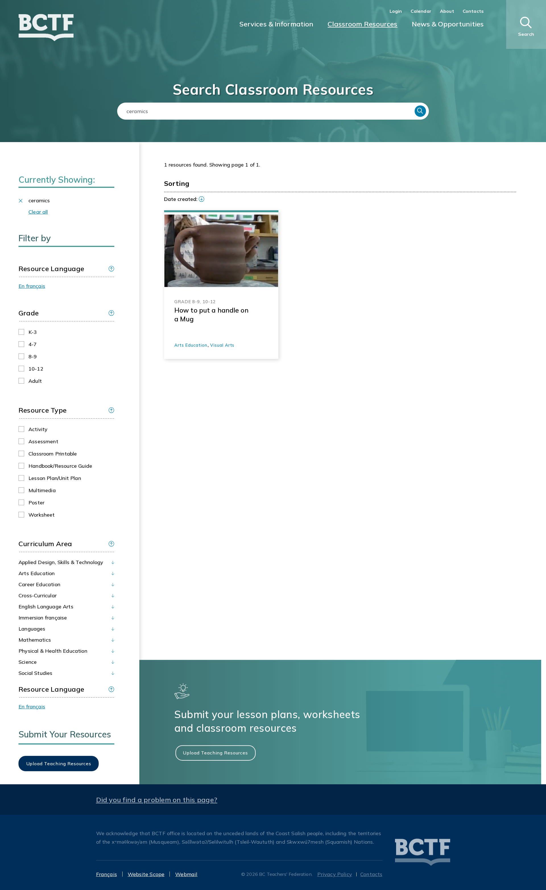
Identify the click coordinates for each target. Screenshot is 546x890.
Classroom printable (52, 453)
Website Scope (146, 874)
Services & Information (276, 24)
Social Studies (35, 673)
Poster (36, 502)
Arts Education (36, 573)
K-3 (32, 332)
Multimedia (42, 490)
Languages (32, 628)
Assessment (43, 441)
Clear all (38, 212)
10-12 (35, 368)
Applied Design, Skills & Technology (60, 562)
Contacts (473, 11)
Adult (35, 381)
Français (106, 874)
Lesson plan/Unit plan (54, 478)
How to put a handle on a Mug (211, 314)
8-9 (32, 356)
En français (31, 286)
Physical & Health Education (52, 651)
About (447, 11)
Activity (37, 429)
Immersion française (42, 617)
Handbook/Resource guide (60, 466)
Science (27, 662)
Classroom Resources (362, 24)
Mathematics (34, 640)
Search (420, 111)
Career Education (39, 584)
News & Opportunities (448, 24)
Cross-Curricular (37, 595)
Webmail (186, 874)
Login (396, 11)
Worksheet (41, 514)
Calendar (421, 11)
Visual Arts (222, 345)
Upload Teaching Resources (215, 753)
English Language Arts (45, 606)
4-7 (32, 344)
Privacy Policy (334, 874)
